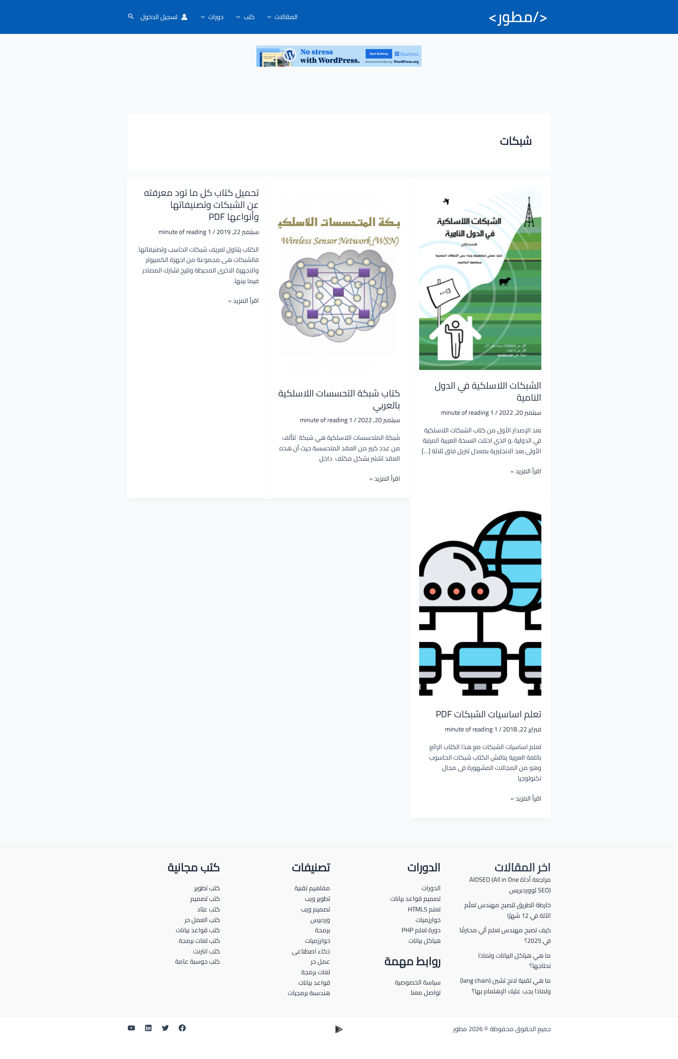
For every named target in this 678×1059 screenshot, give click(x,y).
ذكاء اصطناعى (311, 951)
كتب (249, 17)
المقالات (286, 17)
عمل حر (320, 961)
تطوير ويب (317, 898)
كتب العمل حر (202, 920)
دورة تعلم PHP (421, 930)
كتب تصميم (205, 898)
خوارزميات (428, 920)
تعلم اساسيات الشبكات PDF (488, 714)
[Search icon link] (130, 17)
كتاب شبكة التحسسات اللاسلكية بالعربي (339, 399)
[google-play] (339, 1029)
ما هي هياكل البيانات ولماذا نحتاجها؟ (514, 961)
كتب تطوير (207, 888)
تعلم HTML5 (424, 909)
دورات (216, 17)
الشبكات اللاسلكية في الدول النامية (488, 391)
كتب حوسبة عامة (197, 961)
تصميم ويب (315, 909)
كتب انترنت (206, 951)
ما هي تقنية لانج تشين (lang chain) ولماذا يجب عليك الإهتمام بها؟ (505, 986)
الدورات (431, 888)
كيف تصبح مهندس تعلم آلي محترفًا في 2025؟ (505, 935)
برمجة (322, 930)
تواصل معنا (426, 992)
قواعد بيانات (314, 982)
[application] (271, 17)
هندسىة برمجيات (309, 993)
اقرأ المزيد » (526, 471)
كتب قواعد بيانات (198, 930)
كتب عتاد (208, 909)
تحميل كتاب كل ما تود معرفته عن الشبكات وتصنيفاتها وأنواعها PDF (201, 204)
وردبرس (320, 920)
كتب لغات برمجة (199, 940)
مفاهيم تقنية (312, 888)
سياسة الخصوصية (418, 982)
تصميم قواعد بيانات (415, 898)
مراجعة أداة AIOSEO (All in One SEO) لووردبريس (510, 885)
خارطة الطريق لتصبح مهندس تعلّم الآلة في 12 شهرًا (507, 910)
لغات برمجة (315, 972)
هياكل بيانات (425, 940)
